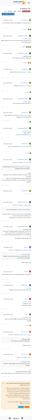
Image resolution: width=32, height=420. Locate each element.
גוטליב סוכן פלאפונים (23, 35)
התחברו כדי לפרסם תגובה (8, 14)
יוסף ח (26, 314)
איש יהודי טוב (24, 331)
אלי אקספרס (16, 162)
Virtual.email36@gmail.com (23, 134)
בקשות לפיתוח (26, 11)
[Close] (3, 383)
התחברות (21, 407)
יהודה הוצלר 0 (24, 285)
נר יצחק (26, 247)
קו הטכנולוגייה (24, 20)
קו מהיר (26, 271)
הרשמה (27, 407)
